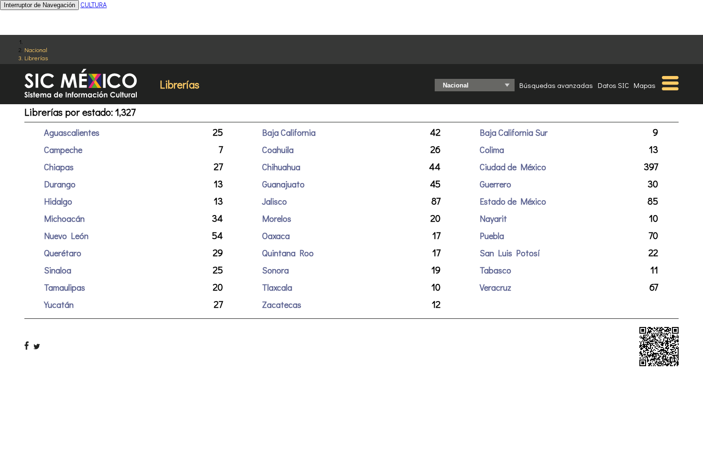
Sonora (275, 270)
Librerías (36, 58)
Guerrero (495, 184)
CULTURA (93, 4)
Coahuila (278, 149)
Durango (60, 184)
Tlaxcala (277, 287)
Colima (492, 149)
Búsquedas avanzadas (556, 85)
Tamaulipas (64, 287)
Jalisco (274, 201)
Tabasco (495, 270)
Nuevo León (66, 235)
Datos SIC (613, 85)
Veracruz (495, 287)
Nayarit (493, 218)
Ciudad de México (513, 167)
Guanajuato (283, 184)
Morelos (276, 218)
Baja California (289, 132)
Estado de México (513, 201)
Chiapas (59, 167)
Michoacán (64, 218)
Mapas (645, 85)
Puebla (492, 235)
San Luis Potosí (510, 253)
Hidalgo (58, 201)
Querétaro (62, 253)
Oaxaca (276, 235)
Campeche (63, 149)
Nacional (35, 49)
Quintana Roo (288, 253)
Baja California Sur (514, 132)
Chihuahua (281, 167)
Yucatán (59, 304)
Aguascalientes (71, 132)
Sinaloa (57, 270)
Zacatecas (281, 304)
